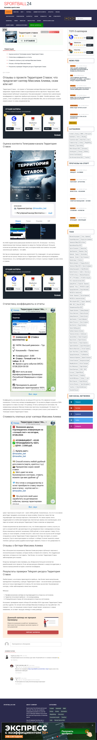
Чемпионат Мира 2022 (75, 266)
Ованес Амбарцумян (75, 328)
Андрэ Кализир (82, 325)
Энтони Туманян (85, 348)
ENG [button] (66, 18)
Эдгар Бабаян (73, 336)
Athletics (86, 151)
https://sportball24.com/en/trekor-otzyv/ (38, 669)
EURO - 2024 (83, 369)
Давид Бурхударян (74, 269)
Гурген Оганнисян (74, 248)
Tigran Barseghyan (84, 384)
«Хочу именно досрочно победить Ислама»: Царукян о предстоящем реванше (80, 79)
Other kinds (61, 714)
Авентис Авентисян (74, 348)
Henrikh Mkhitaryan (74, 378)
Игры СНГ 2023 (80, 304)
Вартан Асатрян (84, 313)
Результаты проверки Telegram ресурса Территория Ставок (27, 66)
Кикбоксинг (84, 334)
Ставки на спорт (74, 142)
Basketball (72, 136)
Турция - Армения (85, 301)
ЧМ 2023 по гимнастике (75, 292)
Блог (89, 139)
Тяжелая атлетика (74, 334)
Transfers (87, 157)
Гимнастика (83, 248)
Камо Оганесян (73, 342)
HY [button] (74, 18)
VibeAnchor (33, 123)
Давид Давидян (84, 310)
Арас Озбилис (84, 351)
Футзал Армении (85, 295)
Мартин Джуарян (74, 263)
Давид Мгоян (73, 283)
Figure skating (80, 145)
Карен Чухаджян (83, 336)
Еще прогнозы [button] (74, 225)
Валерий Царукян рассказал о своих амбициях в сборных (80, 88)
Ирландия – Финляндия (78, 220)
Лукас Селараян (84, 322)
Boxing (77, 133)
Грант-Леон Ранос (74, 351)
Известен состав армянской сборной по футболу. (79, 98)
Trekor (14, 123)
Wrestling (84, 136)
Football (72, 65)
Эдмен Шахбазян (74, 345)
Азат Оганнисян (85, 257)
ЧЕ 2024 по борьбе (85, 277)
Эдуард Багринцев (74, 354)
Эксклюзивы (84, 254)
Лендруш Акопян (84, 263)
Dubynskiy (51, 123)
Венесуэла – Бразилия (77, 191)
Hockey (81, 142)
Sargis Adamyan (83, 381)
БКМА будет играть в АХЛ (78, 107)
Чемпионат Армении (75, 357)
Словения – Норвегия (77, 210)
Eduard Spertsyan (74, 369)
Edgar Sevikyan (83, 366)
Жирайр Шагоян (74, 363)
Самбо (81, 272)
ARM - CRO (72, 304)
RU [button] (70, 18)
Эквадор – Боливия (76, 172)
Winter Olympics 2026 (75, 148)
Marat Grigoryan (73, 381)
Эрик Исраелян (73, 251)
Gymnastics (85, 148)
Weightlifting (88, 142)
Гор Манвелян (84, 354)
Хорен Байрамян (83, 319)
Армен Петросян (74, 322)
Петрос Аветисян (74, 313)
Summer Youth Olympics (76, 154)
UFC (70, 277)
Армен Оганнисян (86, 357)
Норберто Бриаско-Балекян (76, 331)
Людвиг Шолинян (74, 310)
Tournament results (54, 717)
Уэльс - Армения (86, 236)
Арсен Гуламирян (87, 266)
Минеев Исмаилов (84, 274)
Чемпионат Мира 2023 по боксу (77, 242)
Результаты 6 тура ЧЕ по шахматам (78, 117)
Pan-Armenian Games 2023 (76, 157)
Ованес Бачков (84, 316)
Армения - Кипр (83, 251)
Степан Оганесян (74, 360)
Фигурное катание (84, 360)
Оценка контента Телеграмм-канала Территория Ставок (26, 54)
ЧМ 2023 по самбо (84, 286)
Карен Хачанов (82, 339)
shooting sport (73, 151)
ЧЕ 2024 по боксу (74, 274)
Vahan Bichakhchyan (81, 387)
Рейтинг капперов (33, 632)
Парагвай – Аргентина (77, 182)
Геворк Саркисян (83, 342)
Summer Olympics (74, 384)
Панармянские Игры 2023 (76, 307)
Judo (87, 378)
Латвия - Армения (74, 295)
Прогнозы (87, 272)
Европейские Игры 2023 (75, 245)
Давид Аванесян (74, 316)
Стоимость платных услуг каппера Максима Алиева (25, 60)
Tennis (78, 136)
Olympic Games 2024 (59, 720)
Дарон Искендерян (85, 345)
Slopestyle (72, 145)
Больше (57, 135)
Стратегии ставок (74, 139)
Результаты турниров (86, 239)
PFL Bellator (76, 277)
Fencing (80, 151)
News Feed (83, 139)
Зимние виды (73, 260)
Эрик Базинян (73, 319)
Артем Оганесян (74, 272)
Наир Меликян (84, 269)
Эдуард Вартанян (74, 289)
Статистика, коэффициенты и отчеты (20, 57)
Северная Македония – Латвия (80, 201)
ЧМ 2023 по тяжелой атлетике (77, 298)
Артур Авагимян (84, 289)
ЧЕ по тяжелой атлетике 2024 (77, 280)
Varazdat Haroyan (74, 390)
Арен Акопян (73, 325)
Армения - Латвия (74, 257)
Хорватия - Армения (83, 283)
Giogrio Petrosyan (74, 375)
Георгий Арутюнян (74, 239)
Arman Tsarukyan (84, 363)
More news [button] (73, 123)
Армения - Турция (74, 254)
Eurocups (72, 372)
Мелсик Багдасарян (75, 236)
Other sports (73, 105)
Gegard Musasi (79, 372)
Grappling (82, 375)
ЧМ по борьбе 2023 (74, 301)
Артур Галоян (73, 339)
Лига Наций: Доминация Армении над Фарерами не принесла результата (79, 69)
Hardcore (80, 260)
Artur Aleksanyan (74, 366)
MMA (71, 75)
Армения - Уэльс (74, 286)
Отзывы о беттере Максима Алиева (20, 63)
